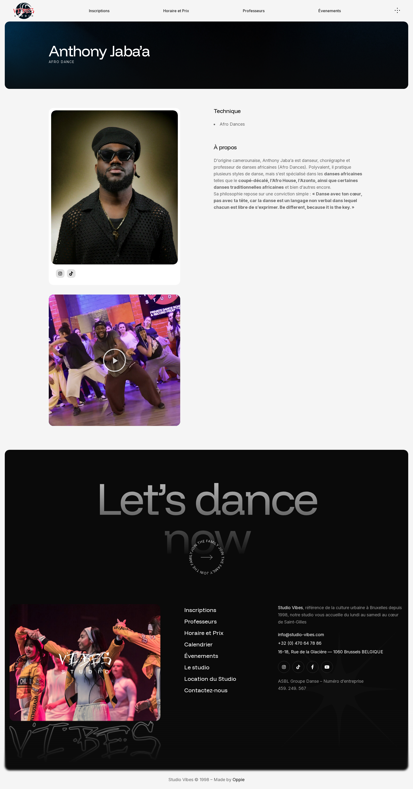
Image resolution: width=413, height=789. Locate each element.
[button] (114, 360)
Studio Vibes (290, 607)
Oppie (239, 779)
